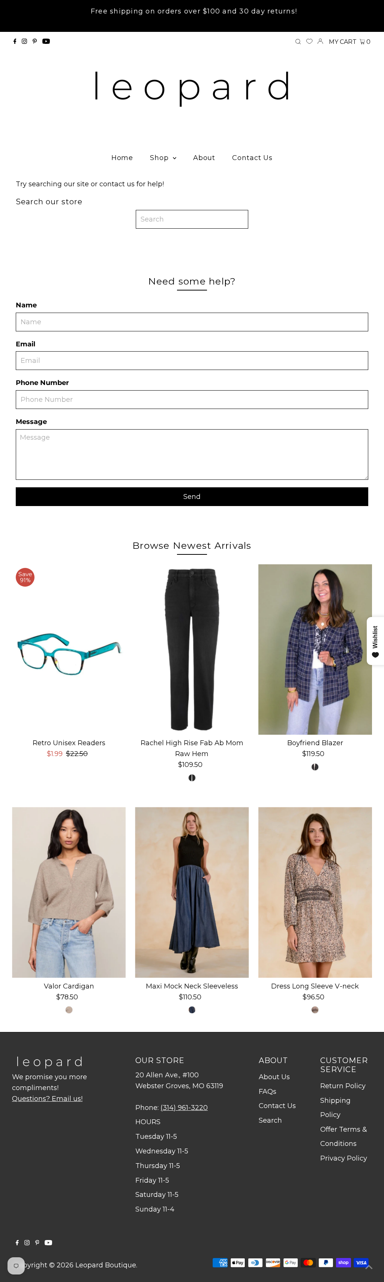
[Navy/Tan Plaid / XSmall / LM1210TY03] (315, 767)
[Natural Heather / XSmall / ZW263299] (69, 1010)
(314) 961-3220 (184, 1108)
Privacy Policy (343, 1158)
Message (31, 422)
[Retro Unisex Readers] (69, 649)
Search (270, 1120)
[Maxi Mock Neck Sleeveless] (192, 892)
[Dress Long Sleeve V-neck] (315, 892)
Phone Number (42, 383)
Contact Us (277, 1106)
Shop (160, 158)
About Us (274, 1077)
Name (26, 305)
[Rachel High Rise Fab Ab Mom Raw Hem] (192, 649)
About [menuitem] (204, 158)
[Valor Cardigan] (69, 892)
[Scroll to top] (369, 1267)
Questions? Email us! (47, 1099)
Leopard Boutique (105, 1265)
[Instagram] (24, 42)
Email (25, 344)
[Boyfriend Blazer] (315, 649)
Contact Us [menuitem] (252, 158)
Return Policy (343, 1086)
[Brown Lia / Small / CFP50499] (315, 1010)
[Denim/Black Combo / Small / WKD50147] (192, 1010)
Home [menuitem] (122, 158)
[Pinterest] (35, 42)
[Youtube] (46, 42)
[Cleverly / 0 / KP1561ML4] (192, 778)
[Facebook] (15, 42)
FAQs (267, 1091)
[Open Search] (298, 42)
